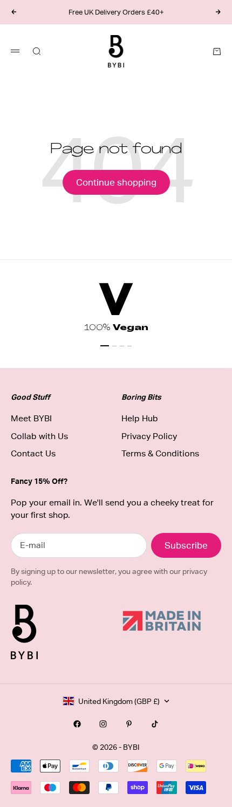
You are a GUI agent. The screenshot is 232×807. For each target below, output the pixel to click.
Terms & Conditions (160, 453)
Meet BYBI (31, 418)
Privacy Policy (149, 436)
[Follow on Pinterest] (129, 724)
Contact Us (33, 453)
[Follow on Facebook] (77, 724)
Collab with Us (39, 436)
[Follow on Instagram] (103, 724)
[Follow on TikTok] (155, 724)
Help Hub (139, 418)
